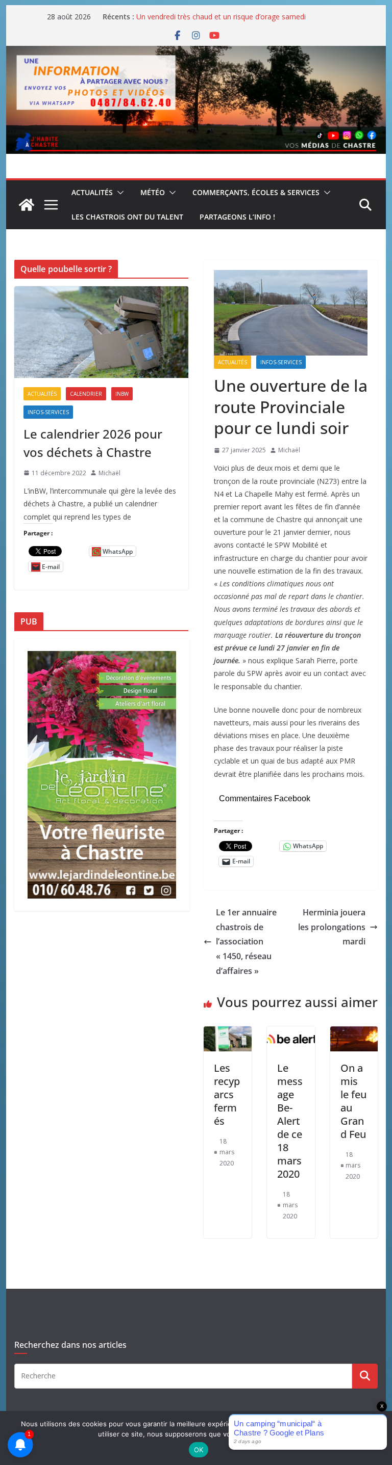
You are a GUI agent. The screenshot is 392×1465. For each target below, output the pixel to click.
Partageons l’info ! (237, 217)
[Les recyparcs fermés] (228, 1033)
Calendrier (86, 393)
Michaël (289, 450)
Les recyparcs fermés (227, 1094)
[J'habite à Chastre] (26, 205)
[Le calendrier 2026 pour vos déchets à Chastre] (101, 331)
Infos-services (281, 362)
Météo (152, 192)
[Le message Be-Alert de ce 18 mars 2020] (291, 1033)
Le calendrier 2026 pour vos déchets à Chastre (92, 442)
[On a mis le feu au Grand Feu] (354, 1033)
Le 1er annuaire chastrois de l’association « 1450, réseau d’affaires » (246, 941)
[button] (118, 192)
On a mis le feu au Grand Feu (353, 1101)
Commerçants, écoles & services (256, 192)
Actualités (92, 192)
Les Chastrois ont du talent (127, 217)
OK (199, 1450)
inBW (122, 393)
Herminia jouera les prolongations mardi (331, 927)
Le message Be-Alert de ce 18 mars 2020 (290, 1121)
